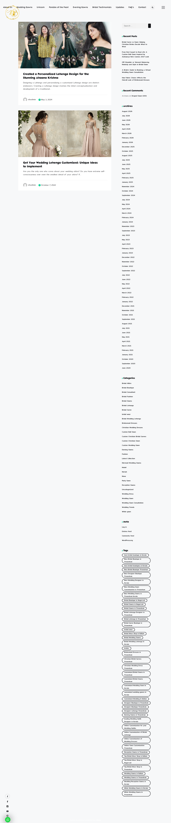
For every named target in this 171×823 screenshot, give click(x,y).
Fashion (125, 454)
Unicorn (41, 7)
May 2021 (125, 337)
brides (126, 648)
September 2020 (128, 363)
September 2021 (128, 319)
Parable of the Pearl (59, 7)
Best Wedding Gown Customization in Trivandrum (134, 588)
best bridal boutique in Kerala (135, 555)
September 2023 (128, 231)
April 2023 (126, 244)
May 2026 (126, 125)
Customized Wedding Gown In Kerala (135, 687)
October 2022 (127, 266)
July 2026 (126, 116)
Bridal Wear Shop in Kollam (134, 634)
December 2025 (128, 147)
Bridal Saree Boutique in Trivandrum (133, 624)
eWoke (98, 820)
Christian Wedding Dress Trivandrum (133, 667)
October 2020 (127, 359)
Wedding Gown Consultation (132, 503)
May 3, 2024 (46, 99)
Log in (124, 527)
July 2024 (126, 200)
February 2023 (127, 248)
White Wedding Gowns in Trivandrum (133, 793)
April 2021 (126, 341)
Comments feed (128, 536)
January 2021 (127, 355)
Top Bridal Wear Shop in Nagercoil (133, 761)
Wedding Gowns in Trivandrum (135, 778)
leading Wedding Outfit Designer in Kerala (132, 720)
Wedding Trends (128, 507)
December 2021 (128, 306)
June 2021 (126, 333)
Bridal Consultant (128, 392)
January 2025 (127, 182)
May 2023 (126, 240)
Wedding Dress (127, 494)
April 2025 (126, 173)
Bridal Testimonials (102, 7)
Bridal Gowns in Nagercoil (133, 604)
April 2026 (126, 129)
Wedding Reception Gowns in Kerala (135, 783)
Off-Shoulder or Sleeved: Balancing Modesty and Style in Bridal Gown (135, 63)
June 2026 (126, 120)
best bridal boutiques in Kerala (135, 566)
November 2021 (128, 310)
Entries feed (126, 531)
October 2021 (127, 315)
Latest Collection (128, 458)
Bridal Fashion (127, 396)
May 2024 (126, 204)
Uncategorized (127, 489)
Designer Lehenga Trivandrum (135, 711)
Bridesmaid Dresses (129, 423)
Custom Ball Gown (129, 432)
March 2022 (126, 293)
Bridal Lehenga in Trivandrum (135, 619)
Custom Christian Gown (131, 441)
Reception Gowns (128, 485)
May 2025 (126, 169)
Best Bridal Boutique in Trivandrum (132, 560)
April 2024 (126, 209)
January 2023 (127, 253)
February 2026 (128, 138)
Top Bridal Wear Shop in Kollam (135, 756)
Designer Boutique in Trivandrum (136, 703)
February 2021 (127, 350)
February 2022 (127, 297)
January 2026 (127, 142)
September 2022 (128, 271)
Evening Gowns (80, 7)
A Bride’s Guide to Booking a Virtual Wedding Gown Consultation (136, 71)
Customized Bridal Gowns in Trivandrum (134, 673)
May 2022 (126, 284)
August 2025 (127, 155)
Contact (142, 7)
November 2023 (128, 226)
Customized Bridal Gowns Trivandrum (133, 680)
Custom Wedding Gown (131, 445)
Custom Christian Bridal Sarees (134, 436)
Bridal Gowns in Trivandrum (134, 608)
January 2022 (127, 302)
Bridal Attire (27, 65)
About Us (7, 7)
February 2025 (127, 178)
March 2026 (126, 133)
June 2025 (126, 164)
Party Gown (126, 481)
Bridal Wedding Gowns (132, 638)
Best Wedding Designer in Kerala (134, 581)
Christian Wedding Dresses (132, 427)
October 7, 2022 (48, 185)
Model (124, 467)
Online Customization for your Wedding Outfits (135, 727)
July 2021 (126, 328)
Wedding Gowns (24, 7)
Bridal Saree (126, 410)
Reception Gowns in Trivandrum (135, 752)
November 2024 (128, 186)
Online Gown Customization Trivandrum (134, 746)
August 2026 (127, 111)
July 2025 (126, 160)
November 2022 (128, 262)
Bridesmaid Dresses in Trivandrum (132, 653)
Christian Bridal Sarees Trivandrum (132, 660)
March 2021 (126, 346)
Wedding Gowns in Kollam (133, 774)
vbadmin (32, 100)
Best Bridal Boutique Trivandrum (136, 570)
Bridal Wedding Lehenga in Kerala (134, 643)
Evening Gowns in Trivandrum (135, 715)
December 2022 (128, 257)
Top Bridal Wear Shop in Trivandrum (133, 768)
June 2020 (126, 368)
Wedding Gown (127, 498)
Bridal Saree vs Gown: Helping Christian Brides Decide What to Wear (134, 44)
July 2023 (126, 235)
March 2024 (126, 213)
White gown (126, 512)
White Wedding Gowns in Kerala (136, 788)
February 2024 (127, 217)
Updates (120, 7)
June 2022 (126, 279)
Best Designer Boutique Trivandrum (133, 575)
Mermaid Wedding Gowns (131, 463)
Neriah (124, 472)
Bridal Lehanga (128, 405)
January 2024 (127, 222)
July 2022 (126, 275)
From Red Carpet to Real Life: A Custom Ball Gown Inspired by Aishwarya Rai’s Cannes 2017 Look (135, 54)
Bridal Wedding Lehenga (131, 419)
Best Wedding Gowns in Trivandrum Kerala (133, 595)
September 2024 (128, 195)
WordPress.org (127, 540)
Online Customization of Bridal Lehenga (135, 733)
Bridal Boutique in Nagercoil (134, 600)
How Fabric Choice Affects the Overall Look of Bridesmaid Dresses (135, 79)
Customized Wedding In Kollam (135, 699)
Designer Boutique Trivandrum (135, 707)
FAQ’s (131, 7)
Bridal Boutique (128, 388)
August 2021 (127, 324)
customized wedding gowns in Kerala (135, 693)
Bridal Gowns (127, 401)
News (124, 476)
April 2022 (126, 288)
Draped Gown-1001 (139, 96)
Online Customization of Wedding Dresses (133, 740)
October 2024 (127, 191)
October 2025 (127, 151)
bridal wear (27, 154)
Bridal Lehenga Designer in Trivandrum (134, 613)
